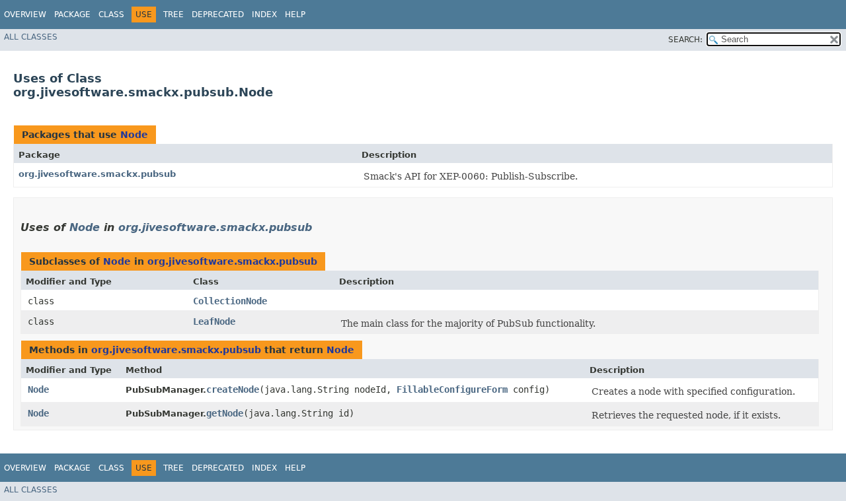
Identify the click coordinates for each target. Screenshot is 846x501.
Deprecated (218, 14)
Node (134, 134)
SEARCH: (685, 39)
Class (111, 14)
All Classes (31, 37)
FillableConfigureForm (452, 389)
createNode (232, 389)
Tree (173, 14)
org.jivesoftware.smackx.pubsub (97, 174)
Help (295, 14)
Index (264, 14)
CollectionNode (230, 301)
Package (72, 14)
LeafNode (214, 321)
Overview (25, 14)
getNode (224, 413)
